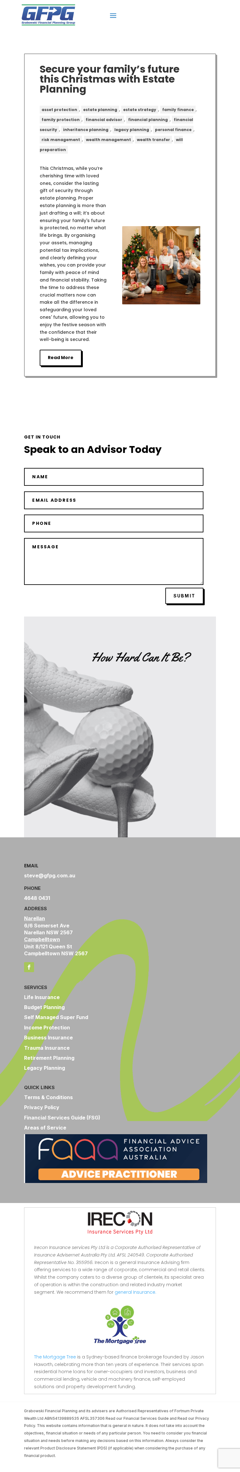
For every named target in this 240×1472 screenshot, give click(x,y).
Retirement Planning (49, 1058)
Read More (60, 357)
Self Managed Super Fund (56, 1017)
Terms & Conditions (48, 1097)
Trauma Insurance (47, 1048)
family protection (61, 119)
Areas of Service (45, 1127)
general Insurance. (136, 1292)
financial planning (148, 119)
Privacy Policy (41, 1107)
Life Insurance (42, 997)
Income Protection (47, 1027)
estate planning (100, 109)
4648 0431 (37, 898)
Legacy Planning (44, 1068)
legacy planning (131, 129)
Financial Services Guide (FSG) (62, 1117)
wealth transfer (153, 139)
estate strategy (139, 109)
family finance (178, 109)
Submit (184, 595)
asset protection (59, 109)
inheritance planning (85, 129)
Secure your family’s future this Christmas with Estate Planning (109, 79)
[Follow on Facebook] (29, 967)
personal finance (173, 129)
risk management (61, 139)
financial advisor (104, 119)
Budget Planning (44, 1007)
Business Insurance (48, 1037)
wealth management (108, 139)
